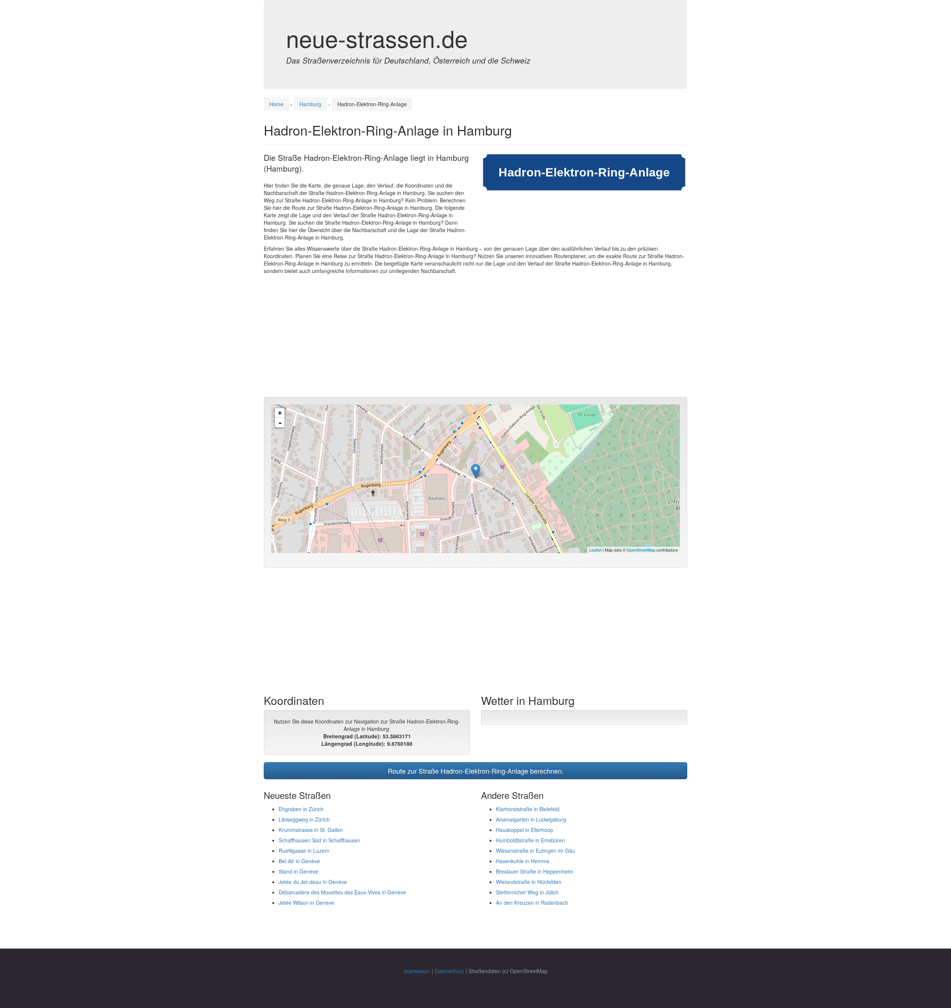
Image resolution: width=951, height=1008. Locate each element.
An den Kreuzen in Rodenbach (532, 902)
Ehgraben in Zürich (301, 809)
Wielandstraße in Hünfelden (528, 881)
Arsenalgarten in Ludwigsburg (531, 819)
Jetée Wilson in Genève (306, 902)
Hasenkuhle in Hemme (522, 861)
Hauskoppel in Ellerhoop (524, 829)
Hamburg (310, 104)
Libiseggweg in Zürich (304, 819)
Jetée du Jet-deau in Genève (313, 881)
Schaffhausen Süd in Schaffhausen (319, 840)
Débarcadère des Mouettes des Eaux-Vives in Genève (342, 892)
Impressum (417, 971)
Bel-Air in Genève (299, 861)
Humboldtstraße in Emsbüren (530, 840)
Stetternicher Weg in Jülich (527, 892)
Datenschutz (449, 971)
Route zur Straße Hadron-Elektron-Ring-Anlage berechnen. (476, 770)
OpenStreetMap (641, 550)
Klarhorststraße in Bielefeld (527, 809)
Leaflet (595, 550)
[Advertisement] (475, 338)
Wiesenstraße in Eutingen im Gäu (535, 850)
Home (276, 104)
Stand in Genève (298, 871)
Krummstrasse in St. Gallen (311, 829)
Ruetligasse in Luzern (304, 850)
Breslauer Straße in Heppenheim (534, 871)
